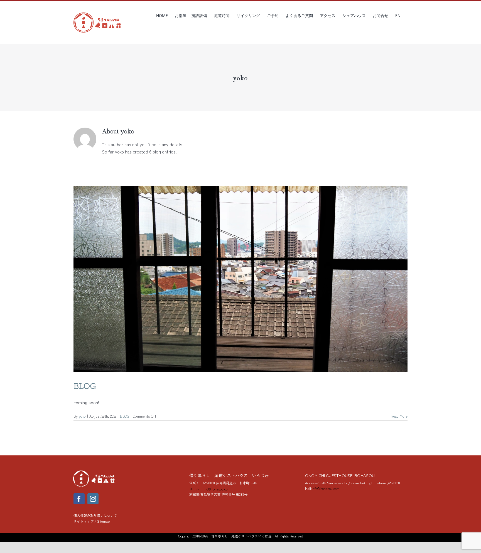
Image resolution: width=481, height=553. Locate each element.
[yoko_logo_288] (94, 471)
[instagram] (93, 498)
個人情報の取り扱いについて (95, 515)
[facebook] (79, 498)
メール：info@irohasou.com (209, 489)
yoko (82, 416)
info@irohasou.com (326, 488)
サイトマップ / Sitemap (91, 521)
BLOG (84, 386)
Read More (399, 416)
